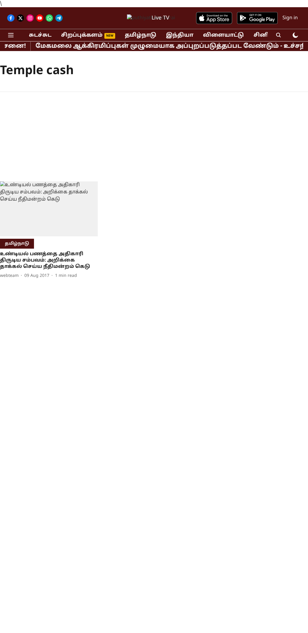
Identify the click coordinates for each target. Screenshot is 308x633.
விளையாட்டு (223, 35)
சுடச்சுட (40, 35)
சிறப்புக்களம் (82, 35)
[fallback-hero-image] (49, 208)
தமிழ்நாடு (140, 35)
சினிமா (266, 35)
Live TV (160, 18)
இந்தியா (179, 35)
